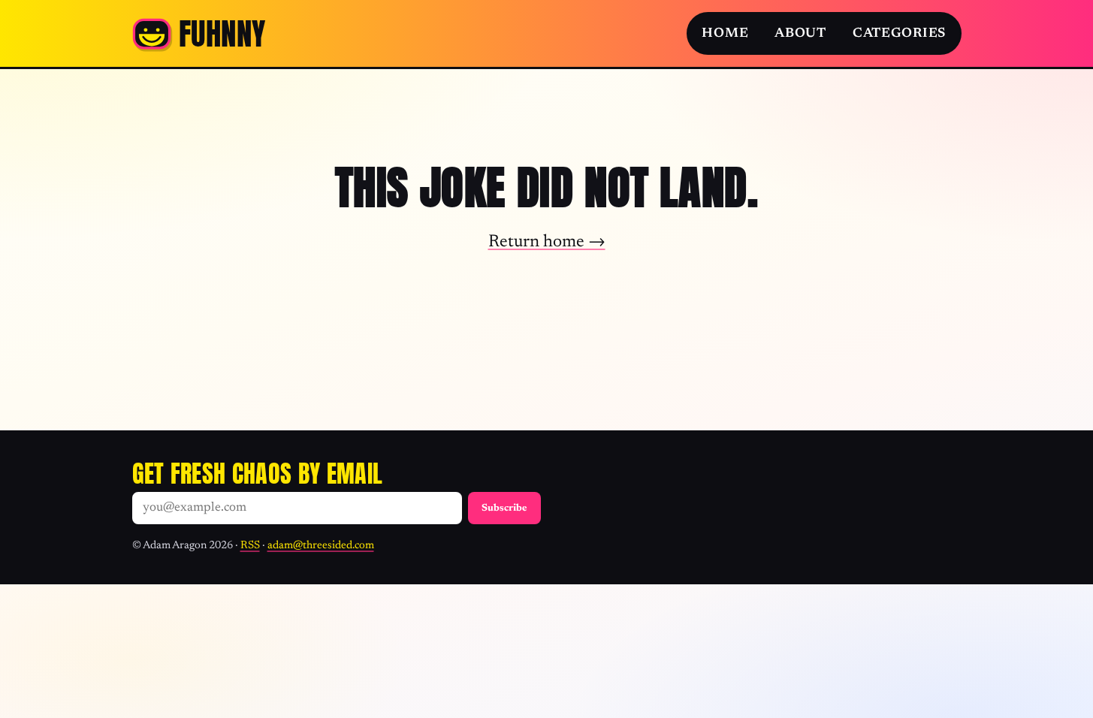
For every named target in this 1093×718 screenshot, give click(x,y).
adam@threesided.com (320, 545)
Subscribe (504, 508)
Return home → (546, 242)
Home (725, 34)
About (800, 34)
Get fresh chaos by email (257, 473)
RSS (250, 545)
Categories (899, 34)
